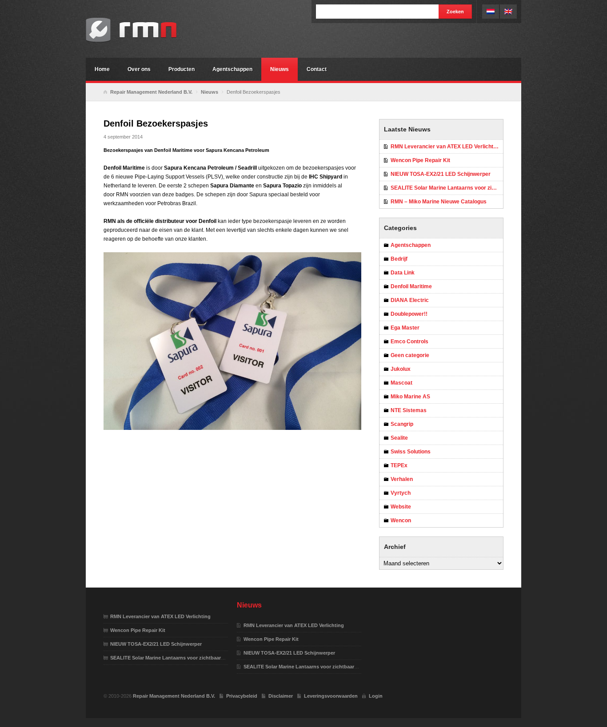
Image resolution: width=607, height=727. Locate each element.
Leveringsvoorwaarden (331, 696)
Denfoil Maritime (411, 286)
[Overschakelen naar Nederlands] (490, 11)
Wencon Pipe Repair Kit (420, 160)
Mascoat (401, 383)
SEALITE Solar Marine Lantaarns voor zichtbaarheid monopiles (447, 188)
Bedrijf (399, 259)
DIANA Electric (410, 300)
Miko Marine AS (410, 396)
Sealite (399, 438)
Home (102, 69)
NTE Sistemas (409, 410)
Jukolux (401, 369)
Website (401, 507)
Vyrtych (401, 493)
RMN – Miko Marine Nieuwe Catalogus (439, 202)
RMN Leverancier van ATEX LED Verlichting (446, 146)
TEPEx (399, 465)
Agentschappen (232, 69)
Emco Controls (409, 341)
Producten (181, 69)
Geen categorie (410, 355)
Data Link (403, 273)
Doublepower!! (409, 314)
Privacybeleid (241, 696)
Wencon (401, 520)
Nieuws (279, 69)
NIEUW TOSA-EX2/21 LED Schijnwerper (441, 174)
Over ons (139, 69)
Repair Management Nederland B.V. (152, 30)
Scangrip (402, 424)
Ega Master (405, 328)
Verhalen (402, 479)
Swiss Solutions (411, 452)
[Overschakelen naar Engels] (508, 11)
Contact (317, 69)
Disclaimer (280, 696)
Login (376, 696)
